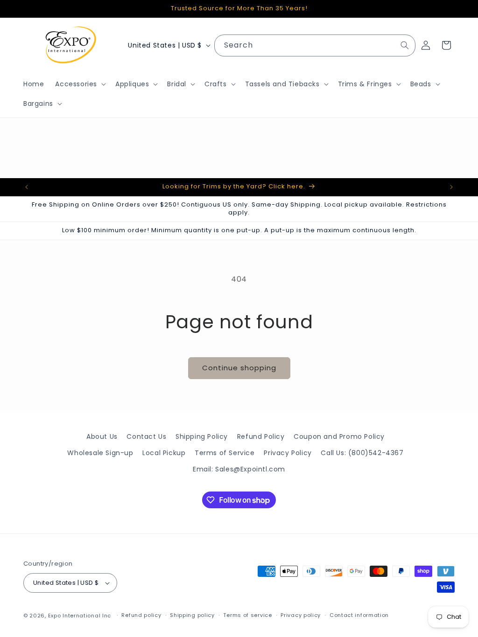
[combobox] (315, 45)
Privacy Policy (287, 452)
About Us (102, 436)
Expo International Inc (79, 615)
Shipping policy (192, 615)
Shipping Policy (202, 436)
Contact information (359, 615)
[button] (79, 84)
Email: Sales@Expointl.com (239, 469)
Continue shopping (239, 368)
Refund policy (141, 615)
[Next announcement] (451, 187)
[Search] (404, 45)
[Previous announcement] (26, 187)
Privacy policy (301, 615)
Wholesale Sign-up (100, 452)
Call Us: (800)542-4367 (362, 452)
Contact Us (146, 436)
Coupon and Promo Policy (339, 436)
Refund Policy (261, 436)
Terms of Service (225, 452)
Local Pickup (163, 452)
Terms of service (247, 615)
